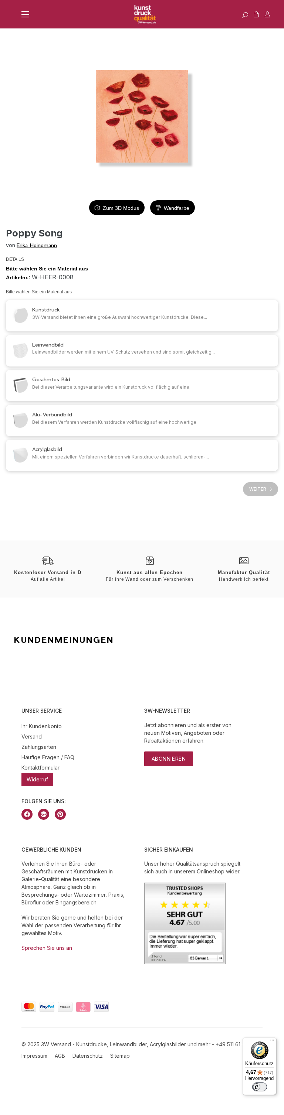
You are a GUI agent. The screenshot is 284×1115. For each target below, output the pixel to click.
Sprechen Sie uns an (46, 948)
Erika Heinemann (37, 245)
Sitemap (120, 1056)
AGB (60, 1056)
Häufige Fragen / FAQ (47, 757)
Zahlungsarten (38, 747)
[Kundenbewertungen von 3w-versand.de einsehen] (185, 962)
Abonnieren (169, 759)
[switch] (259, 1086)
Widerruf (37, 779)
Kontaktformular (40, 767)
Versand (31, 736)
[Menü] (272, 1041)
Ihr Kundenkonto (41, 726)
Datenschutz (87, 1056)
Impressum (34, 1056)
